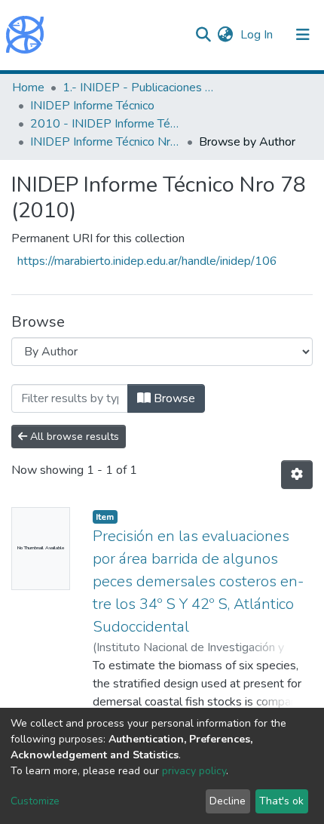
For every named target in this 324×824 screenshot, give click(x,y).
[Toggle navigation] (303, 35)
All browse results (73, 436)
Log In (258, 34)
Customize (35, 801)
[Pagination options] (297, 474)
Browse (173, 398)
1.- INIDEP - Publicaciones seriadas (138, 87)
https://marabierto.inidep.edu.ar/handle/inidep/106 (147, 261)
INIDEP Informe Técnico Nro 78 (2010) (105, 142)
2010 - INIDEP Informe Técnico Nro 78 (105, 123)
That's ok (281, 801)
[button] (224, 35)
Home (28, 87)
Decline (227, 801)
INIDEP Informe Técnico (92, 105)
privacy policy (194, 771)
